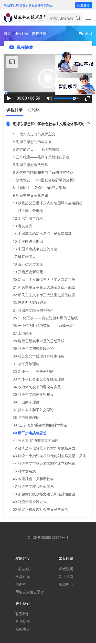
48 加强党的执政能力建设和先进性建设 (44, 493)
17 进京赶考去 (24, 256)
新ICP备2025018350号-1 (48, 537)
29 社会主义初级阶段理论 (33, 348)
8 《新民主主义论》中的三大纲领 (39, 187)
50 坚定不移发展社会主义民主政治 (40, 509)
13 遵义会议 (22, 225)
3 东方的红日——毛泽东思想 (36, 149)
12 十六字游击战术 (28, 218)
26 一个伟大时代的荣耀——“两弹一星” (43, 325)
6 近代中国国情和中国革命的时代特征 (43, 172)
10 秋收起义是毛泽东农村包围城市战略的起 (47, 202)
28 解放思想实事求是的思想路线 (39, 340)
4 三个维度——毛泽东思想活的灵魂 (41, 156)
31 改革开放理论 (26, 363)
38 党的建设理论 (26, 417)
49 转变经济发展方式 (30, 501)
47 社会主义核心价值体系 (33, 486)
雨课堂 (20, 584)
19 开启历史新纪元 (28, 271)
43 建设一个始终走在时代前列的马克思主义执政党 (53, 455)
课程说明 (66, 568)
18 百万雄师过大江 (28, 264)
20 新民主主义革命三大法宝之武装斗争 (44, 279)
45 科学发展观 (24, 470)
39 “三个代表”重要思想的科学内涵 (40, 424)
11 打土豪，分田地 (28, 210)
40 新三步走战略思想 (30, 432)
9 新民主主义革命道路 (30, 195)
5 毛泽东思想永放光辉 (30, 164)
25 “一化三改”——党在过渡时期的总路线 (45, 317)
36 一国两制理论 (26, 401)
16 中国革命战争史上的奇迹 (35, 248)
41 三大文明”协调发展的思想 (36, 440)
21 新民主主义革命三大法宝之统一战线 (44, 287)
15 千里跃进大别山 (28, 241)
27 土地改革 (22, 333)
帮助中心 (66, 584)
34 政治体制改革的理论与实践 (37, 386)
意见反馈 (22, 621)
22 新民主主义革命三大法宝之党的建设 (44, 294)
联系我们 (22, 613)
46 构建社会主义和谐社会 (33, 478)
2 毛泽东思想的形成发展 (32, 141)
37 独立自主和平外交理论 (33, 409)
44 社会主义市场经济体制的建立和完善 (44, 463)
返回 (88, 33)
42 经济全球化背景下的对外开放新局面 (44, 447)
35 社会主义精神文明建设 (33, 394)
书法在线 (22, 568)
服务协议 (22, 629)
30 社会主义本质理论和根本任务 (39, 356)
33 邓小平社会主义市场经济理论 (39, 379)
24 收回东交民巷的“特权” (33, 310)
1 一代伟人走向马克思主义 (34, 133)
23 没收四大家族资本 (30, 302)
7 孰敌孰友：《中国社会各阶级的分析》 (45, 179)
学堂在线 (22, 576)
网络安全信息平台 (29, 591)
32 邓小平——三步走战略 (33, 371)
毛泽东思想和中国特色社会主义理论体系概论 (48, 123)
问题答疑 (83, 5)
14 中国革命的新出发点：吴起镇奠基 (42, 233)
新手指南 (66, 576)
